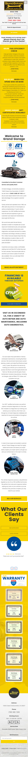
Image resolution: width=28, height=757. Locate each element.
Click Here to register (14, 304)
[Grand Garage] (14, 6)
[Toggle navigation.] (25, 2)
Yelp (18, 722)
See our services (14, 498)
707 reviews (17, 14)
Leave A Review (14, 533)
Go (14, 741)
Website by (21, 748)
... (14, 68)
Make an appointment (14, 267)
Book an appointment (14, 27)
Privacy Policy (13, 748)
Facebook (14, 722)
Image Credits (5, 748)
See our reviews (14, 528)
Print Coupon (14, 70)
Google (10, 722)
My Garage (14, 32)
